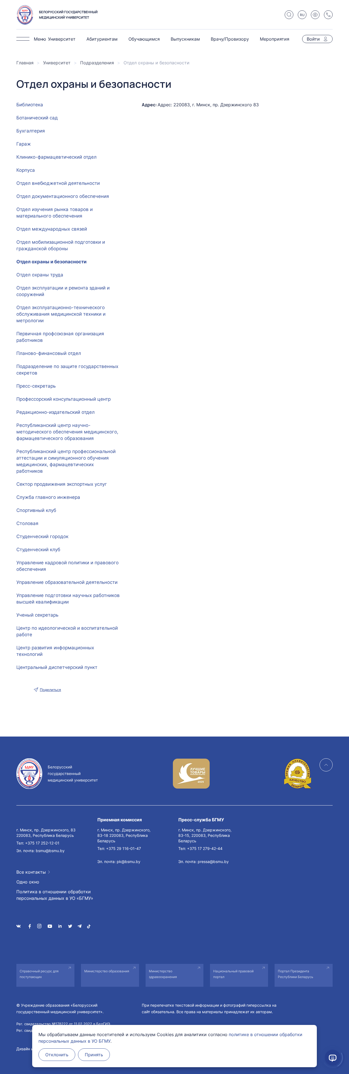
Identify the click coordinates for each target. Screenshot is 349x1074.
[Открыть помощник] (332, 1057)
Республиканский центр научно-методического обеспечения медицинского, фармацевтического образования (67, 432)
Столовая (27, 523)
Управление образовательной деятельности (67, 582)
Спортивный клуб (36, 510)
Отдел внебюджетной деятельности (58, 183)
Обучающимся (144, 39)
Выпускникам (185, 39)
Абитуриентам (102, 39)
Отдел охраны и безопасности (51, 261)
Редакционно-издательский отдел (55, 412)
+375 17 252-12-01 (42, 843)
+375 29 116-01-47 (123, 848)
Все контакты (31, 872)
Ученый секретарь (37, 615)
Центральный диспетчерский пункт (56, 667)
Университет (62, 39)
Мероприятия (274, 39)
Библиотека (29, 104)
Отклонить (56, 1054)
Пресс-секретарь (36, 386)
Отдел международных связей (51, 229)
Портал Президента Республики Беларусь (295, 974)
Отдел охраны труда (39, 274)
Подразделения (97, 62)
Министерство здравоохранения (163, 974)
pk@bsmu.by (128, 861)
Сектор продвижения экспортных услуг (61, 484)
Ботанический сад (37, 117)
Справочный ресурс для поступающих (39, 974)
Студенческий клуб (38, 549)
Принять (94, 1054)
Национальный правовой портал (233, 974)
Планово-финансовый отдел (48, 353)
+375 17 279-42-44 (204, 848)
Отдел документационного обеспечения (62, 196)
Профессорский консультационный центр (63, 399)
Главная (25, 62)
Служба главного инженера (48, 497)
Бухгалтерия (30, 131)
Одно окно (27, 882)
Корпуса (25, 170)
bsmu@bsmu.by (50, 850)
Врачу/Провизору (230, 39)
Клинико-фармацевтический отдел (56, 157)
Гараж (23, 144)
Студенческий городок (42, 536)
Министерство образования (106, 971)
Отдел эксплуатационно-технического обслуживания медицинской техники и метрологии (61, 314)
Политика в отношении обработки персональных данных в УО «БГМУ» (54, 895)
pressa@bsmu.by (213, 861)
